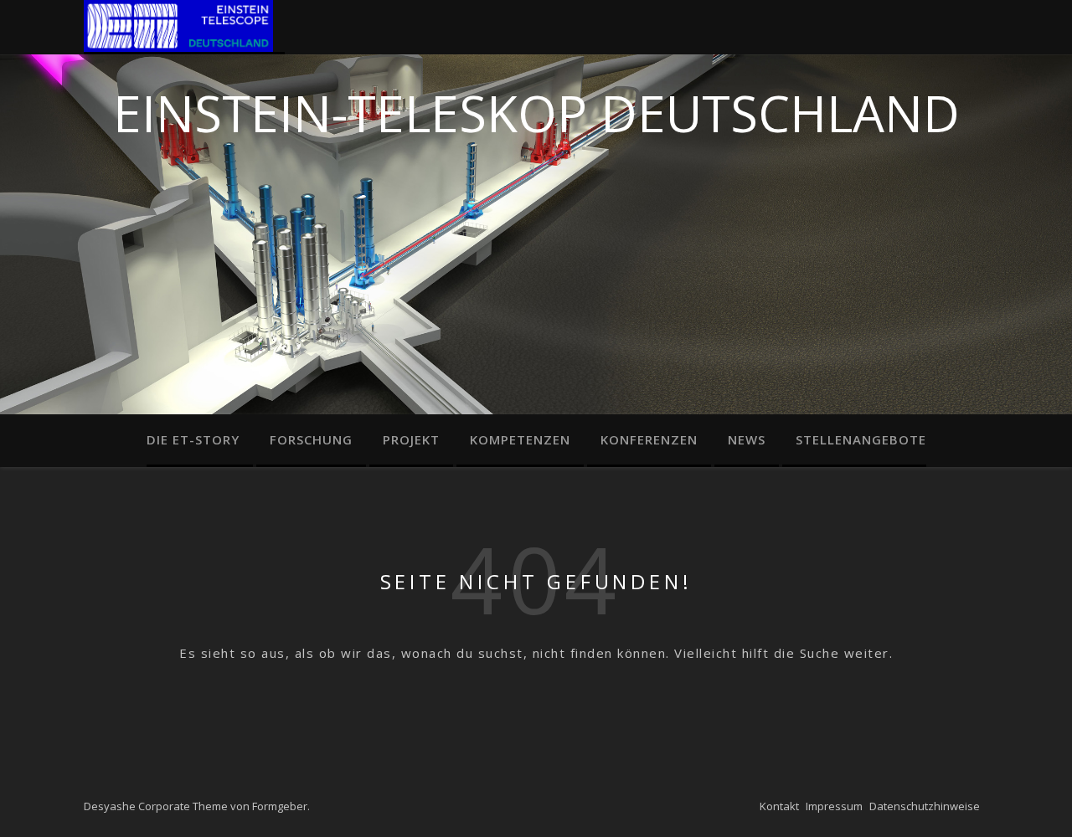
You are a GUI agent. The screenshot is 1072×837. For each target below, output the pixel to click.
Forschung (311, 439)
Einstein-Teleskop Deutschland (536, 108)
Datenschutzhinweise (924, 806)
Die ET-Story (193, 439)
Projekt (411, 439)
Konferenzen (649, 439)
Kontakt (779, 806)
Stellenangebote (861, 439)
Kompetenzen (520, 439)
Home (184, 27)
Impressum (834, 806)
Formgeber (279, 806)
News (746, 439)
